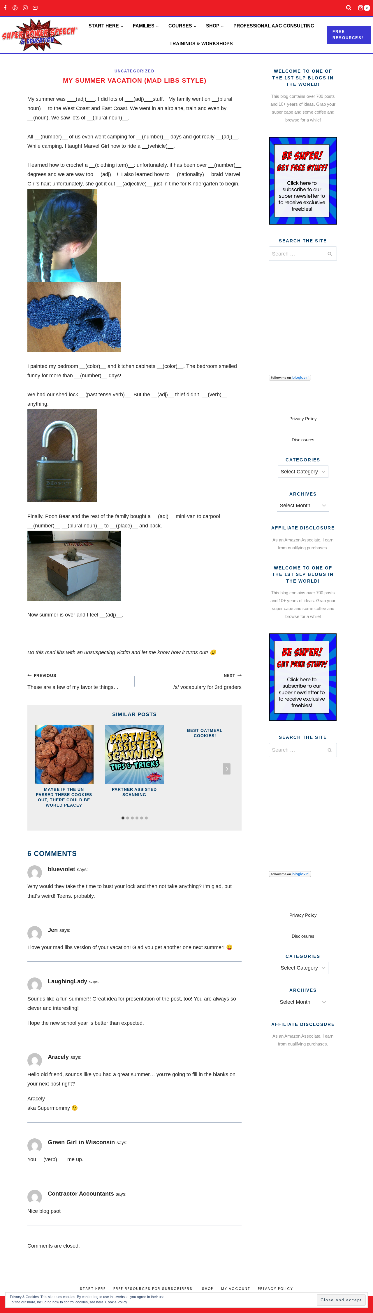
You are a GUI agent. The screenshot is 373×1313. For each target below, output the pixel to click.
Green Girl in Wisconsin (81, 1142)
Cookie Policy (116, 1302)
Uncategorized (134, 71)
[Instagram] (25, 8)
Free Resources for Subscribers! (153, 1288)
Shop (207, 1288)
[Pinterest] (15, 8)
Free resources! (347, 34)
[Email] (35, 8)
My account (235, 1288)
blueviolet (61, 869)
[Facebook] (5, 8)
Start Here (93, 1288)
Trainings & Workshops (201, 43)
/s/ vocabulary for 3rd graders (207, 681)
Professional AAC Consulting (273, 25)
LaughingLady (67, 981)
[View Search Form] (349, 8)
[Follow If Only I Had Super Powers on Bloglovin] (303, 378)
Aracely (58, 1057)
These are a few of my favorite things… (73, 681)
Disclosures (303, 439)
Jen (53, 930)
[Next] (227, 769)
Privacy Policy (303, 418)
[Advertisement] (312, 310)
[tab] (123, 818)
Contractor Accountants (81, 1193)
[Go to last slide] (42, 769)
